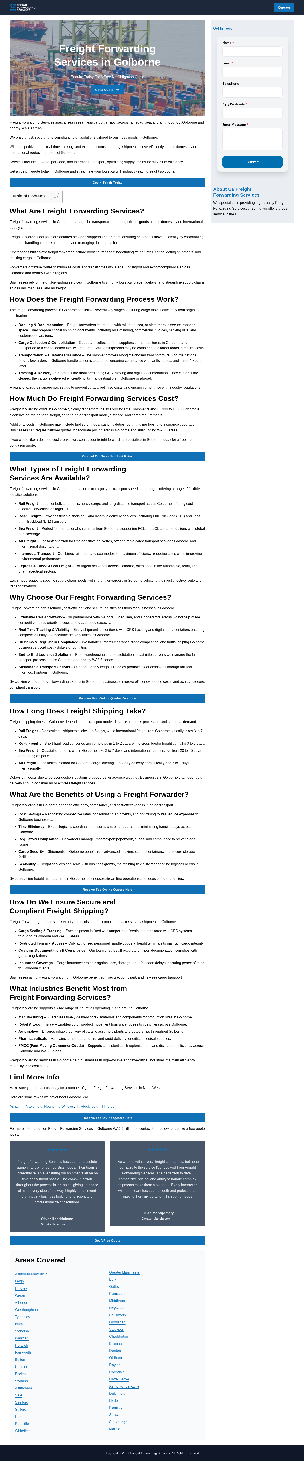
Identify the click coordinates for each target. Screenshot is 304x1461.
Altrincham (23, 1388)
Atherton (21, 1303)
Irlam (19, 1324)
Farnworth (23, 1352)
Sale (18, 1395)
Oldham (115, 1358)
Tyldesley (22, 1317)
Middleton (117, 1301)
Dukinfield (117, 1393)
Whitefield (23, 1431)
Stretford (21, 1402)
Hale (18, 1416)
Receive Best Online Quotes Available (107, 698)
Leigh (95, 1106)
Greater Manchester (124, 1272)
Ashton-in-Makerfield (26, 1106)
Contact (284, 7)
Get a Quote (104, 89)
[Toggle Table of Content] (53, 197)
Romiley (115, 1408)
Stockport (116, 1329)
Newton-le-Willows (59, 1106)
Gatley (114, 1286)
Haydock (83, 1106)
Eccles (20, 1374)
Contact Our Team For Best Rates (107, 456)
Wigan (20, 1295)
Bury (113, 1279)
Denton (115, 1351)
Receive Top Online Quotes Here (107, 889)
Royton (115, 1365)
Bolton (20, 1359)
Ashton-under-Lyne (124, 1386)
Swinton (21, 1381)
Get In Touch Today (107, 182)
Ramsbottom (119, 1294)
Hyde (113, 1400)
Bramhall (116, 1343)
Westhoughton (26, 1310)
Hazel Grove (119, 1379)
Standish (22, 1331)
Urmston (21, 1367)
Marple (114, 1429)
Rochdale (117, 1372)
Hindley (108, 1106)
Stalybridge (118, 1422)
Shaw (113, 1415)
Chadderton (118, 1336)
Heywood (116, 1308)
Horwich (21, 1345)
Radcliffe (22, 1424)
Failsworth (117, 1315)
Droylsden (117, 1322)
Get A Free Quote (107, 1240)
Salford (20, 1409)
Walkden (22, 1338)
